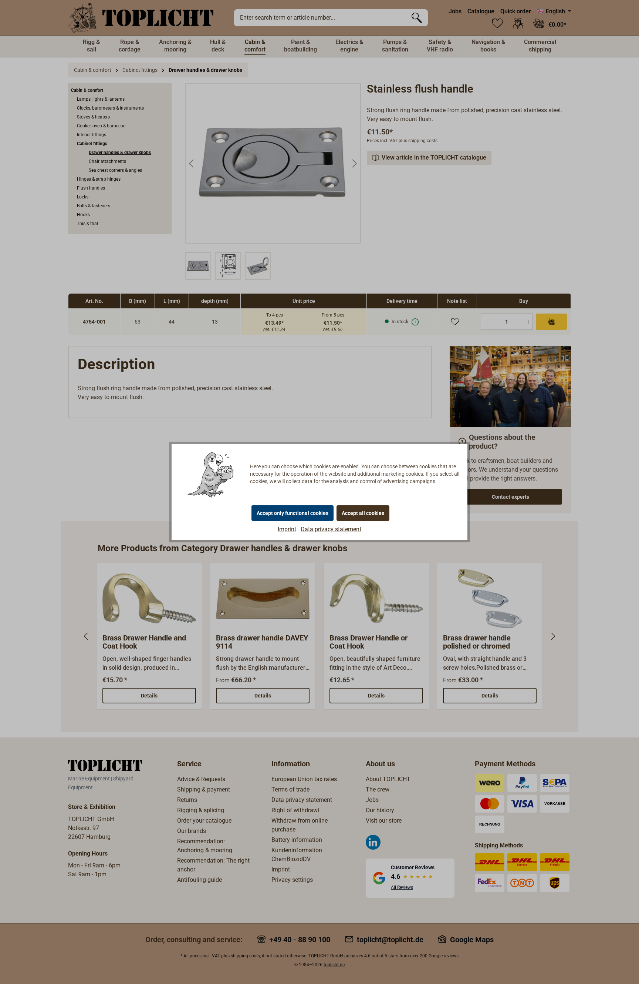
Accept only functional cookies (292, 513)
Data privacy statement (331, 529)
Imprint (287, 529)
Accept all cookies (363, 513)
